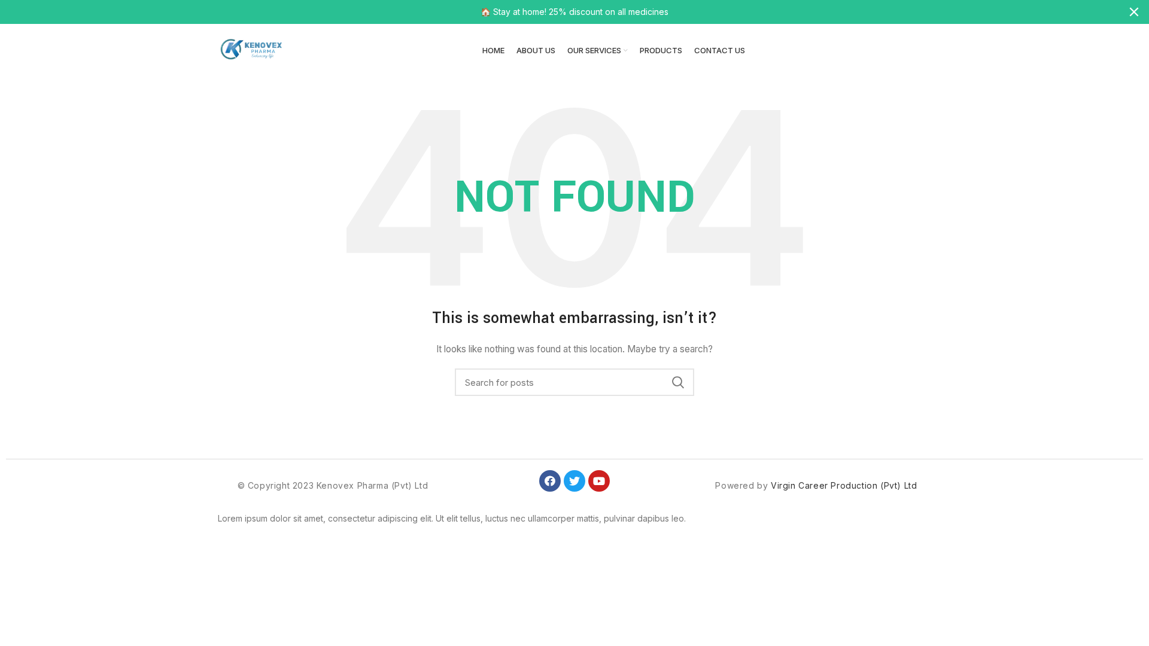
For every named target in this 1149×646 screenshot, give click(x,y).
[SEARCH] (678, 382)
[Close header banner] (1134, 12)
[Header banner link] (556, 12)
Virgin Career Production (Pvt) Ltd (844, 485)
